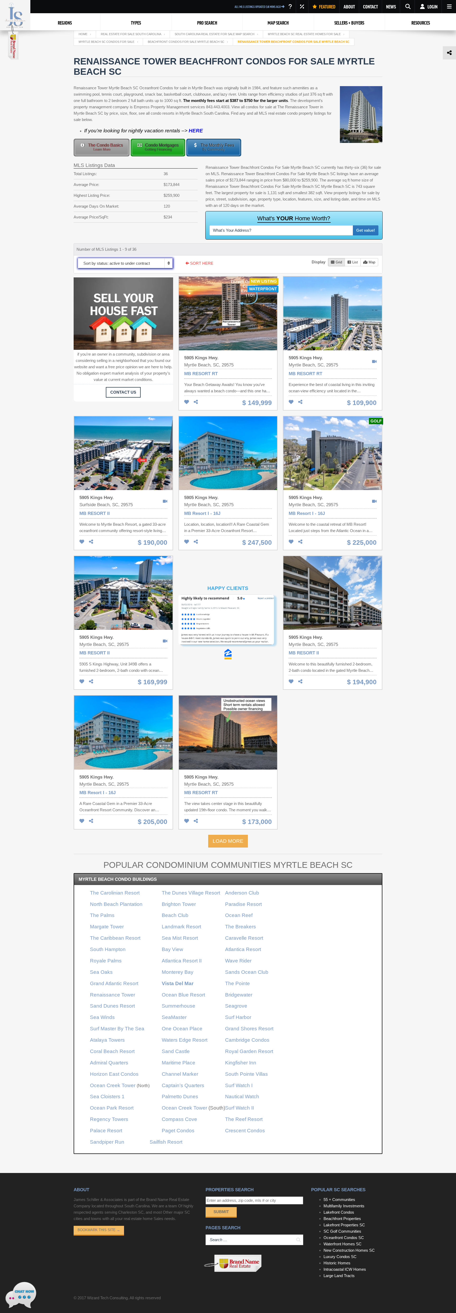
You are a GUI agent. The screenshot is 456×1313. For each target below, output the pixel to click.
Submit (221, 1211)
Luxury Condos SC (340, 1256)
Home (83, 34)
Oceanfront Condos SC (344, 1237)
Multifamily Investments (344, 1206)
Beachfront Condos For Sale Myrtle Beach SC (186, 41)
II (182, 960)
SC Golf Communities (342, 1231)
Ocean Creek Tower (112, 1085)
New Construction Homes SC (349, 1250)
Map (372, 262)
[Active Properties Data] (290, 6)
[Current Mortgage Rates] (302, 6)
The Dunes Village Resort (191, 893)
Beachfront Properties (342, 1218)
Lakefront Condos (339, 1212)
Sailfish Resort (166, 1142)
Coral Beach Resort (112, 1051)
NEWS (391, 6)
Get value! (365, 230)
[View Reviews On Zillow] (228, 629)
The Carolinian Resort (115, 893)
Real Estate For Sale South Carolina (131, 34)
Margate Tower (107, 926)
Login (432, 6)
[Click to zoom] (228, 622)
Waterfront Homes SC (343, 1244)
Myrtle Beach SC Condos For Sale (106, 41)
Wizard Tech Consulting (107, 1298)
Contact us (123, 392)
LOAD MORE (228, 841)
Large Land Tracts (339, 1275)
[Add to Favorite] (186, 402)
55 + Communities (339, 1199)
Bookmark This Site (99, 1230)
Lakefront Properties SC (344, 1225)
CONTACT (370, 6)
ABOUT (349, 6)
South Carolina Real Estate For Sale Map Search (214, 34)
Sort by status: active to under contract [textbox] (116, 263)
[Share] (196, 402)
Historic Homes (337, 1263)
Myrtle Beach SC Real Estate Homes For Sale (304, 34)
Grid (339, 262)
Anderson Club (242, 893)
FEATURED (326, 6)
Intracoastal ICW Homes (345, 1269)
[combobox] (125, 263)
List (355, 262)
